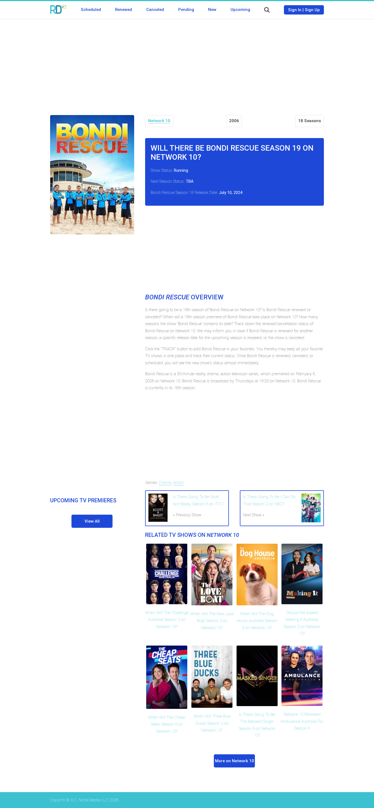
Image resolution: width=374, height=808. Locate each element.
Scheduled (91, 9)
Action (178, 482)
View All (92, 521)
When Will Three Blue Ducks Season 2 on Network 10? (212, 723)
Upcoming (240, 9)
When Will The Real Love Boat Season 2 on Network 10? (212, 620)
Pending (186, 9)
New (212, 9)
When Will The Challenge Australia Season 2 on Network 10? (167, 619)
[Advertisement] (187, 63)
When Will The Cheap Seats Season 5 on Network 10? (167, 724)
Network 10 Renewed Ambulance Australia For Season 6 (302, 721)
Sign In (294, 9)
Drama (165, 482)
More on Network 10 (234, 760)
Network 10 (159, 120)
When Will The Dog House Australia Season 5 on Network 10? (257, 620)
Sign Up (312, 9)
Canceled (155, 9)
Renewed (123, 9)
